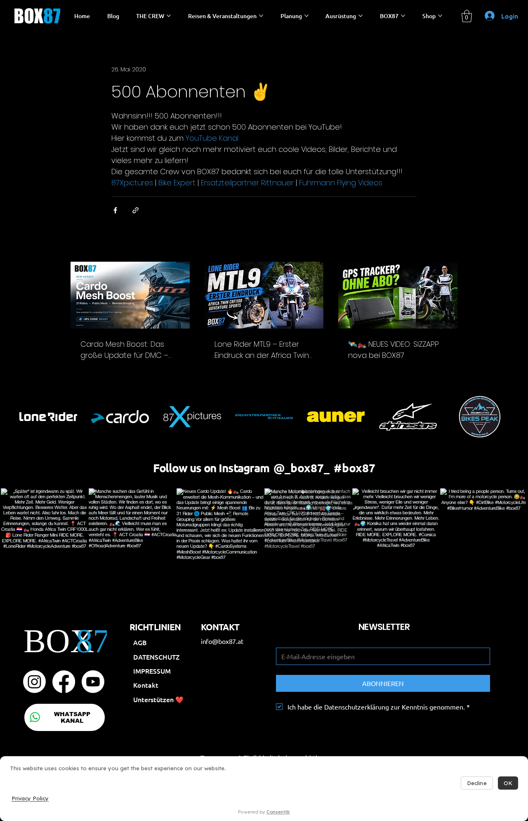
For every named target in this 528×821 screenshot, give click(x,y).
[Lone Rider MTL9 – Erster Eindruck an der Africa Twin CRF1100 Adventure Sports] (264, 295)
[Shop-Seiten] (440, 16)
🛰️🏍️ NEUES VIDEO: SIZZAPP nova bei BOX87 (393, 349)
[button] (467, 16)
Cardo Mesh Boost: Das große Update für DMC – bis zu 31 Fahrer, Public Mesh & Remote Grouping (129, 350)
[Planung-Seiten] (306, 16)
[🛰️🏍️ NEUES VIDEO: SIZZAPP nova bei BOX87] (397, 295)
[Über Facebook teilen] (115, 210)
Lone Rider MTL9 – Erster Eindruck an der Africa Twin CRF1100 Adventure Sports (261, 350)
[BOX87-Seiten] (403, 16)
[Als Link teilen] (135, 210)
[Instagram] (34, 681)
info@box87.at (222, 641)
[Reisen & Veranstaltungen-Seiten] (261, 16)
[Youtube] (93, 681)
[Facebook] (63, 681)
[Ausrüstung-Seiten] (360, 16)
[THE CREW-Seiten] (169, 16)
